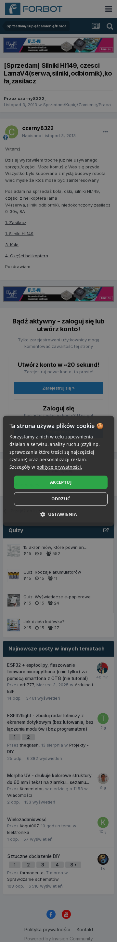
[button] (58, 514)
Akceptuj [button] (61, 482)
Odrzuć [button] (60, 499)
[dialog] (58, 471)
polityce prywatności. (59, 467)
